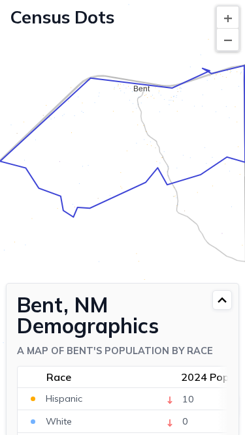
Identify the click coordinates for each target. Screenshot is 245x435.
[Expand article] (222, 300)
